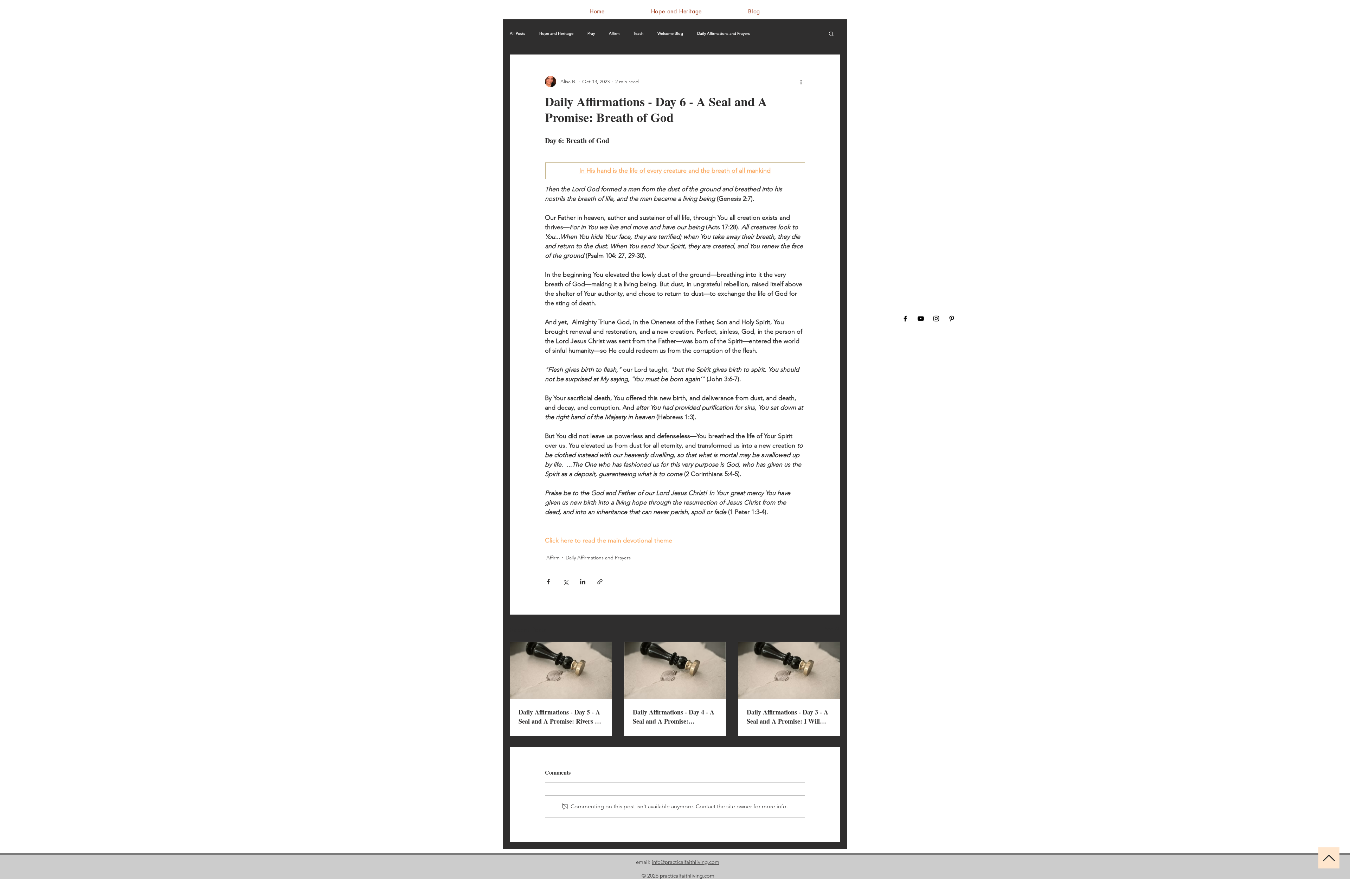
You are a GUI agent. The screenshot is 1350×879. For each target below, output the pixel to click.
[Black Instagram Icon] (936, 318)
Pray (591, 33)
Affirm (614, 33)
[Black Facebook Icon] (905, 318)
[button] (831, 33)
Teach (638, 33)
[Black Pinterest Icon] (952, 318)
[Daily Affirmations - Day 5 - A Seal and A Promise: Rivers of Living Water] (561, 670)
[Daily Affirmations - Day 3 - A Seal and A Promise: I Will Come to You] (789, 670)
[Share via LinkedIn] (582, 581)
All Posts (517, 33)
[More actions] (801, 81)
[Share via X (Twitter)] (565, 581)
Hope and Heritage (556, 33)
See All (832, 628)
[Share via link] (600, 581)
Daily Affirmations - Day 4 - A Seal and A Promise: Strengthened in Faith (673, 716)
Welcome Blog (670, 33)
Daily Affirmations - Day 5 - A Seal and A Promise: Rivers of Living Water (559, 716)
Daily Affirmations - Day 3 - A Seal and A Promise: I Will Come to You (787, 716)
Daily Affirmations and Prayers (723, 33)
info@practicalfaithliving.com (685, 862)
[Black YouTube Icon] (921, 318)
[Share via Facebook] (548, 581)
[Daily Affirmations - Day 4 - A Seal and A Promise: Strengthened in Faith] (675, 670)
